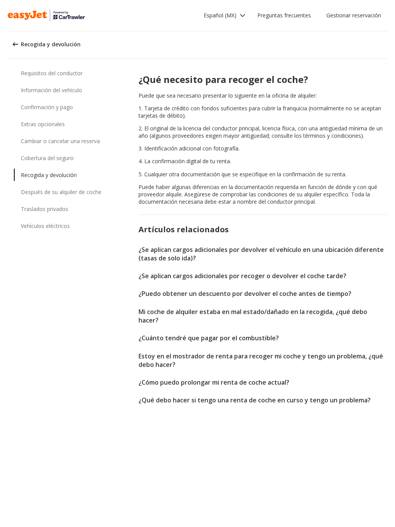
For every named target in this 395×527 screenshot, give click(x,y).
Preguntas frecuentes (284, 15)
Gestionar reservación (353, 15)
